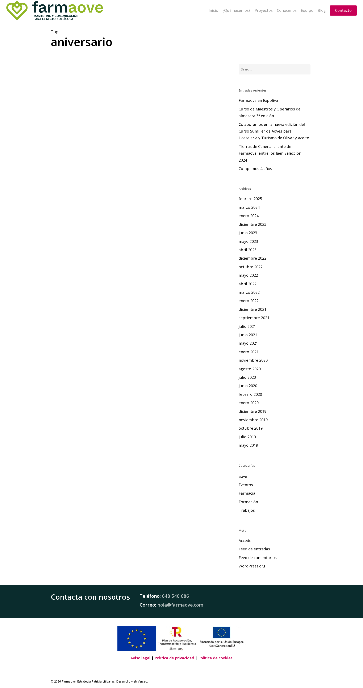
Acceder (246, 540)
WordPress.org (252, 565)
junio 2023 (248, 232)
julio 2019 (247, 436)
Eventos (246, 484)
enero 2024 (249, 215)
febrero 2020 (250, 394)
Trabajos (63, 409)
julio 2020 (247, 377)
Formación (248, 501)
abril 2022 (247, 283)
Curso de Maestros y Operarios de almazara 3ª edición (269, 112)
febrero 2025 (250, 198)
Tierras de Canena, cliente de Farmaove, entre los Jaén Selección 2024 (270, 153)
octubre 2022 (251, 266)
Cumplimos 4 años (255, 168)
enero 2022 (249, 300)
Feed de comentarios (258, 557)
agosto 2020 (250, 368)
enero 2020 (249, 402)
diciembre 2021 (252, 309)
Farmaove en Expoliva (258, 100)
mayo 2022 (248, 275)
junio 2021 (248, 334)
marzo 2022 (249, 292)
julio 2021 (247, 326)
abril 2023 (247, 249)
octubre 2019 (251, 428)
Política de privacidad (174, 657)
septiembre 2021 (254, 317)
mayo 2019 (248, 445)
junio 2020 (248, 385)
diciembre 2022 (252, 258)
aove (243, 476)
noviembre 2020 (253, 360)
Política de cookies (215, 657)
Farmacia (247, 493)
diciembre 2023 (252, 224)
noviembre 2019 (253, 419)
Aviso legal (140, 657)
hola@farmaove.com (180, 605)
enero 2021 (249, 351)
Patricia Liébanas (103, 681)
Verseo (142, 681)
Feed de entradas (254, 548)
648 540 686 (175, 596)
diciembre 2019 (252, 411)
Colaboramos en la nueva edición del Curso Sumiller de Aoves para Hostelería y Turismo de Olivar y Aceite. (274, 131)
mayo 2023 (248, 241)
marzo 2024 (249, 207)
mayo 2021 (248, 343)
